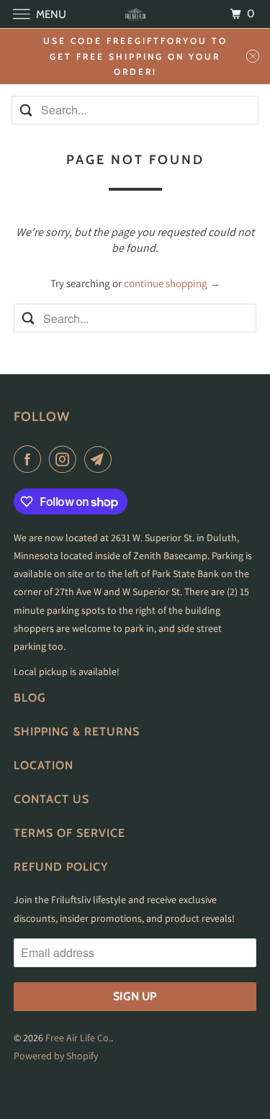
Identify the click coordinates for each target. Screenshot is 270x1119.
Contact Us (51, 799)
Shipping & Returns (77, 731)
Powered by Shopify (56, 1055)
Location (43, 765)
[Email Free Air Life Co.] (100, 459)
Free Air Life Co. (78, 1037)
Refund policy (61, 867)
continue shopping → (172, 283)
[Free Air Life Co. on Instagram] (65, 459)
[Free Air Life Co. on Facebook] (30, 459)
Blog (30, 698)
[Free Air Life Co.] (135, 14)
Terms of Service (69, 833)
